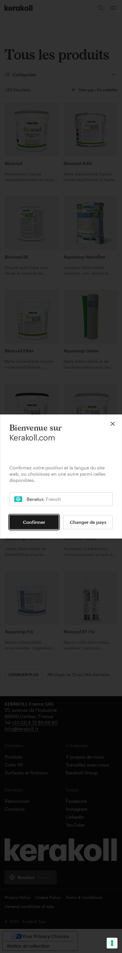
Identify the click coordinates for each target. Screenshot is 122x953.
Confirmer (34, 522)
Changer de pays (88, 522)
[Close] (112, 423)
